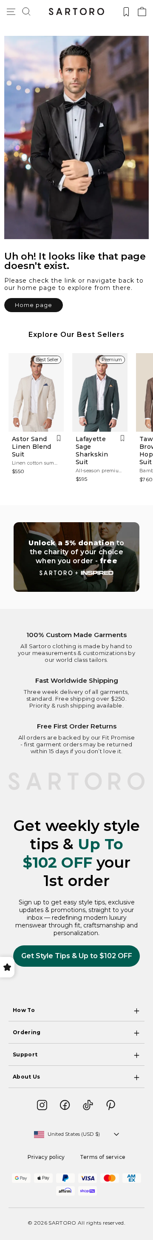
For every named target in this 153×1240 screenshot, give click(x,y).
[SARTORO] (76, 11)
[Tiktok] (88, 1105)
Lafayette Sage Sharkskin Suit (92, 450)
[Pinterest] (111, 1105)
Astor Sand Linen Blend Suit (31, 446)
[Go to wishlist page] (126, 11)
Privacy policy (46, 1157)
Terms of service (103, 1157)
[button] (26, 11)
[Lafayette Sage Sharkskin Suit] (100, 392)
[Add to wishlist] (58, 438)
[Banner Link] (76, 556)
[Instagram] (42, 1105)
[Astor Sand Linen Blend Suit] (36, 392)
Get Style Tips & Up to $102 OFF (76, 956)
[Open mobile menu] (11, 12)
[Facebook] (65, 1105)
